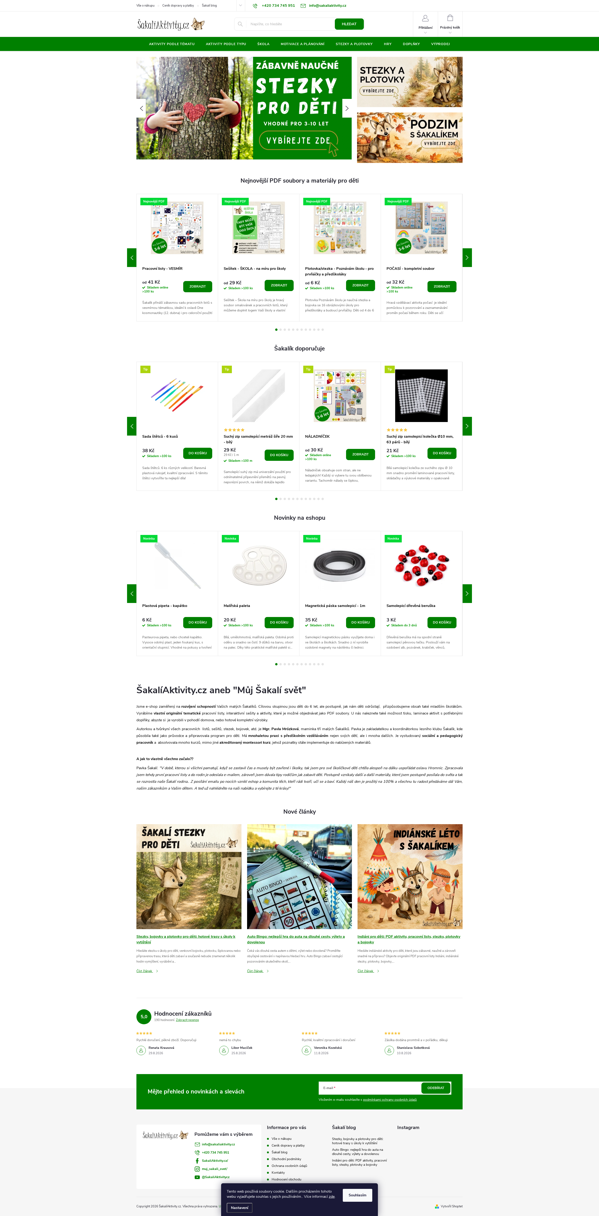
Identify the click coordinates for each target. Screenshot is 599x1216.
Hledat (349, 24)
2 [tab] (280, 329)
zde (332, 1196)
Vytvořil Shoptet (452, 1206)
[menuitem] (171, 44)
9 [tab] (310, 329)
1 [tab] (276, 329)
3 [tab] (285, 329)
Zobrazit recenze (187, 1020)
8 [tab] (306, 329)
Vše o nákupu (145, 6)
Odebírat (435, 1088)
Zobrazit (198, 286)
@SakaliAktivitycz (216, 1177)
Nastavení (239, 1207)
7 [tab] (301, 329)
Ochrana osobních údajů (289, 1166)
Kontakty (278, 1172)
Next (467, 257)
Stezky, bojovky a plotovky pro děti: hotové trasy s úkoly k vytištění (357, 1141)
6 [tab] (297, 329)
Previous (131, 257)
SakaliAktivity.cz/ (215, 1160)
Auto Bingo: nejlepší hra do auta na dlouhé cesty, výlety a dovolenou (357, 1151)
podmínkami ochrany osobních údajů (390, 1099)
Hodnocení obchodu (286, 1179)
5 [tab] (293, 329)
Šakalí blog (209, 6)
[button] (141, 108)
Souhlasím (357, 1195)
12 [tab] (322, 329)
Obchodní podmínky (286, 1159)
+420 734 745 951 (215, 1152)
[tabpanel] (177, 257)
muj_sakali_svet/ (214, 1169)
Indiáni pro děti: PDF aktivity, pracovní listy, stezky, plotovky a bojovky (359, 1162)
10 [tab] (314, 329)
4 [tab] (289, 329)
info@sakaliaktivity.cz (218, 1144)
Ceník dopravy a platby (178, 6)
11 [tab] (318, 329)
